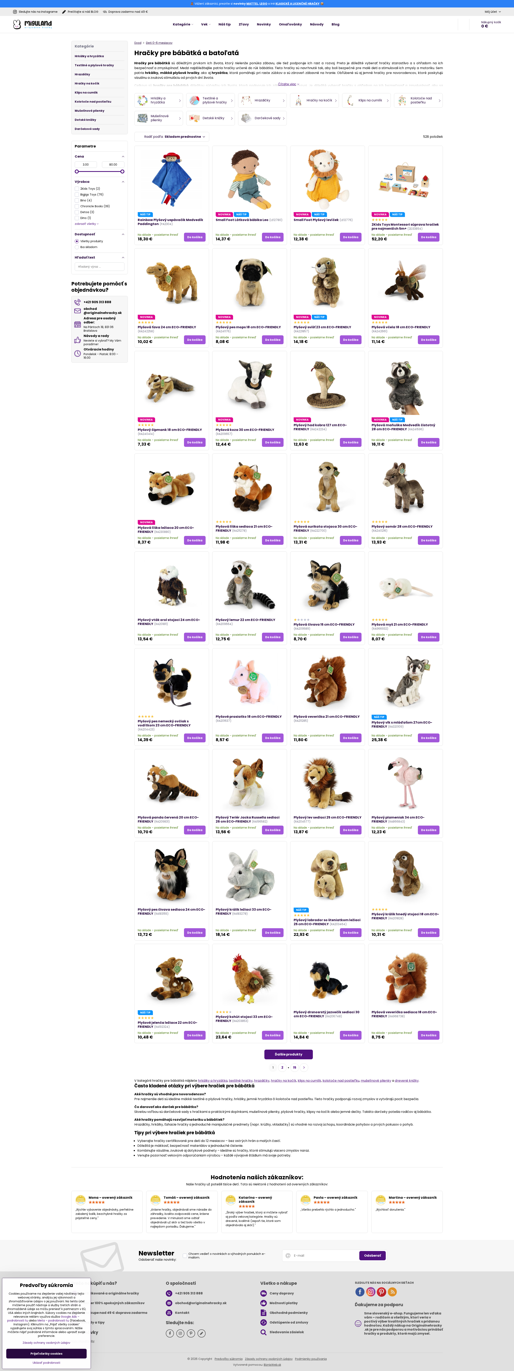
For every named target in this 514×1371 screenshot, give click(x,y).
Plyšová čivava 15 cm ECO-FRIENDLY (324, 624)
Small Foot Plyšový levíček (316, 220)
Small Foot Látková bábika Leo (242, 220)
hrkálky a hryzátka (212, 1080)
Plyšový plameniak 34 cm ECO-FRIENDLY (398, 819)
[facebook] (360, 1296)
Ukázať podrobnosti (46, 1363)
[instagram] (371, 1296)
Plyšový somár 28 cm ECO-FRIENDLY (402, 526)
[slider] (77, 171)
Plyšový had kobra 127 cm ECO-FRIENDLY (320, 427)
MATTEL (252, 4)
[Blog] (392, 1296)
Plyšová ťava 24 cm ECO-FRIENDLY (167, 327)
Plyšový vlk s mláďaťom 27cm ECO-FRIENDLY (402, 724)
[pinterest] (381, 1296)
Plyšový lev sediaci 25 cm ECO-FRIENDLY (328, 817)
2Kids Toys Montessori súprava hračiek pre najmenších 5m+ (405, 226)
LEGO (263, 4)
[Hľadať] (463, 24)
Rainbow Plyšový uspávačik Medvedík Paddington (170, 222)
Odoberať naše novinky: (157, 1259)
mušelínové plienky (376, 1080)
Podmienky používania (311, 1359)
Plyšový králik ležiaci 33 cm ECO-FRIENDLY (243, 911)
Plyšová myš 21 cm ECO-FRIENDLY (400, 624)
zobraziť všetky (86, 224)
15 (294, 1067)
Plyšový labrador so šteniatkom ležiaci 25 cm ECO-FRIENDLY (327, 922)
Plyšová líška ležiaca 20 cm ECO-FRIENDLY (166, 529)
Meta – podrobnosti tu (53, 1320)
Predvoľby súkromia (229, 1359)
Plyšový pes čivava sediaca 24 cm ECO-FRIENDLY (171, 911)
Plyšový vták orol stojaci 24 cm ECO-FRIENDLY (169, 622)
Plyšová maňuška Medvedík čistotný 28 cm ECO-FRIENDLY (403, 427)
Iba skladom (88, 247)
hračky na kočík (283, 1080)
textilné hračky (241, 1080)
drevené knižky (407, 1080)
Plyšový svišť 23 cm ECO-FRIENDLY (322, 327)
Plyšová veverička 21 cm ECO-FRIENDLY (327, 716)
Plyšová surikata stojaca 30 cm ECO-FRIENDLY (325, 528)
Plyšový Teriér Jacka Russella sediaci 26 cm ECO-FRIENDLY (248, 819)
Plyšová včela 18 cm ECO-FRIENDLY (401, 327)
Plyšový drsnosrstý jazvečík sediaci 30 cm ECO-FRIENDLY (326, 1014)
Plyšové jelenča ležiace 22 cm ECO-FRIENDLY (167, 1024)
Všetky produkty (91, 241)
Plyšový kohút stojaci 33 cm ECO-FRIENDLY (244, 1018)
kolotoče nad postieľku (341, 1080)
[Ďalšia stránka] (304, 1067)
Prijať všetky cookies (46, 1354)
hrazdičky (261, 1080)
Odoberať (372, 1255)
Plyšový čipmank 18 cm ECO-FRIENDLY (170, 429)
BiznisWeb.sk (272, 1365)
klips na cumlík (309, 1080)
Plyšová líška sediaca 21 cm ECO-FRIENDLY (244, 528)
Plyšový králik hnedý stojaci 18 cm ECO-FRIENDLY (405, 916)
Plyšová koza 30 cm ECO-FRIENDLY (245, 429)
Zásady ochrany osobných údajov (269, 1359)
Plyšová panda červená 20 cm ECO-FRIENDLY (168, 819)
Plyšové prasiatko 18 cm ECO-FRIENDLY (249, 716)
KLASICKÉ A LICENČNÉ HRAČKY (297, 4)
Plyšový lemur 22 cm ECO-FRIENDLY (245, 620)
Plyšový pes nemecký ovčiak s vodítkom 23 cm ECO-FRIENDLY (164, 723)
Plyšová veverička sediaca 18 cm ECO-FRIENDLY (404, 1014)
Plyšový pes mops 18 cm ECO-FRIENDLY (248, 327)
